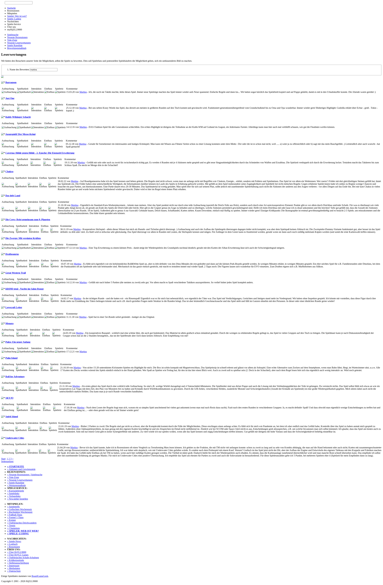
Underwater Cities (14, 438)
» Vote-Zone (13, 477)
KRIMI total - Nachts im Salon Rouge (24, 289)
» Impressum (13, 565)
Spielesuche (12, 34)
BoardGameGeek (40, 576)
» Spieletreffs (13, 506)
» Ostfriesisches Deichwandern (22, 523)
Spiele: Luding (14, 19)
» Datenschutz (14, 571)
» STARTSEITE (15, 466)
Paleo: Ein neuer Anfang (17, 342)
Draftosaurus (12, 254)
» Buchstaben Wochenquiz (19, 512)
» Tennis (11, 525)
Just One (9, 98)
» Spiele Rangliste (15, 482)
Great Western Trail (15, 273)
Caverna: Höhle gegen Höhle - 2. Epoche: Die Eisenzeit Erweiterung (39, 153)
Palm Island (11, 358)
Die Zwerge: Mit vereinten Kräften (23, 238)
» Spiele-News (14, 541)
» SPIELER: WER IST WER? (23, 531)
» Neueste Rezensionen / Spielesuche (24, 474)
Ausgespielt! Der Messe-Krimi (20, 134)
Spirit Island (11, 416)
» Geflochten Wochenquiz (19, 509)
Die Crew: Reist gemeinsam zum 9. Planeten (27, 219)
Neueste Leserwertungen (19, 42)
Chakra (9, 171)
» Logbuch (12, 544)
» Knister (11, 520)
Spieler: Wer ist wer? (17, 16)
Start (3, 458)
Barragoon (10, 82)
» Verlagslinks (13, 496)
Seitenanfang (7, 461)
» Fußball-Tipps (14, 514)
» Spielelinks (13, 493)
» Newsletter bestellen (17, 499)
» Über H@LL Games (17, 555)
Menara (9, 323)
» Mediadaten (13, 568)
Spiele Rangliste (14, 45)
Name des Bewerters (19, 69)
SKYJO (9, 398)
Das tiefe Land (12, 195)
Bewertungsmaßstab (16, 48)
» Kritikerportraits (15, 560)
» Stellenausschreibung (18, 563)
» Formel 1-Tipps (15, 517)
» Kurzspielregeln (15, 490)
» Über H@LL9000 (16, 552)
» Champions (13, 528)
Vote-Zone (12, 40)
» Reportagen (13, 546)
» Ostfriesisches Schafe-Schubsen (23, 557)
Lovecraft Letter (13, 307)
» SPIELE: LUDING (18, 533)
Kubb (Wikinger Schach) (18, 117)
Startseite (11, 8)
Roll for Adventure (15, 376)
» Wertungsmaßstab (16, 485)
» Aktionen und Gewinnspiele (21, 469)
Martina (83, 92)
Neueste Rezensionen (17, 37)
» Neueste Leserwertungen (19, 480)
